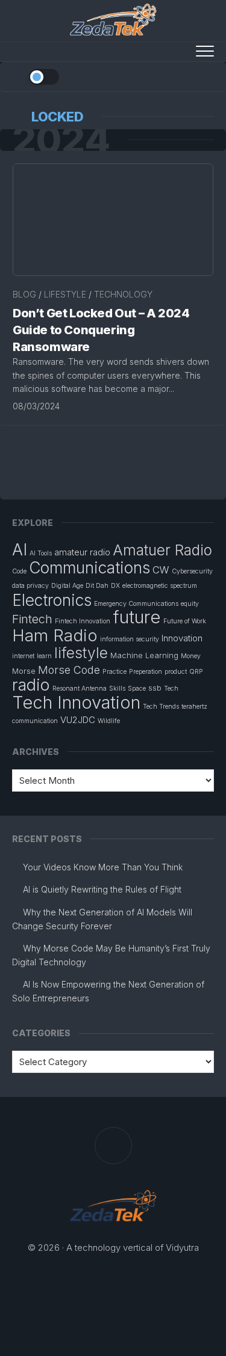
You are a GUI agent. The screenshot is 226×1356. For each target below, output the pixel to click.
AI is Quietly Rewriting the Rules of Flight (102, 889)
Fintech (32, 619)
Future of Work (184, 621)
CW (160, 570)
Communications (89, 567)
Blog (24, 294)
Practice (114, 672)
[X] (206, 75)
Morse (24, 671)
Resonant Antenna (79, 688)
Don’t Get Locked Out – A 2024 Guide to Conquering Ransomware (101, 330)
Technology (123, 294)
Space (137, 688)
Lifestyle (65, 294)
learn (44, 656)
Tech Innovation (76, 702)
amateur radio (82, 552)
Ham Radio (55, 635)
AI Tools (41, 553)
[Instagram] (190, 75)
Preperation (145, 672)
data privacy (30, 586)
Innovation (182, 638)
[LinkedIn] (174, 75)
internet (23, 656)
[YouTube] (159, 75)
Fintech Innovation (82, 621)
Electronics (52, 599)
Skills (117, 688)
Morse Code (69, 670)
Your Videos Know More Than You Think (103, 867)
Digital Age (67, 586)
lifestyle (81, 653)
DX (115, 586)
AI (19, 549)
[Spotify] (143, 75)
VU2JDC (77, 719)
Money (191, 656)
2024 (61, 140)
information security (129, 639)
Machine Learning (144, 655)
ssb (155, 687)
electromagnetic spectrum (159, 586)
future (137, 617)
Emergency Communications (136, 604)
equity (190, 604)
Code (19, 571)
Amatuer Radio (162, 550)
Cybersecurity (192, 571)
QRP (196, 672)
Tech (171, 688)
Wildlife (109, 721)
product (176, 672)
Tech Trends (161, 706)
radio (31, 685)
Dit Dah (97, 586)
